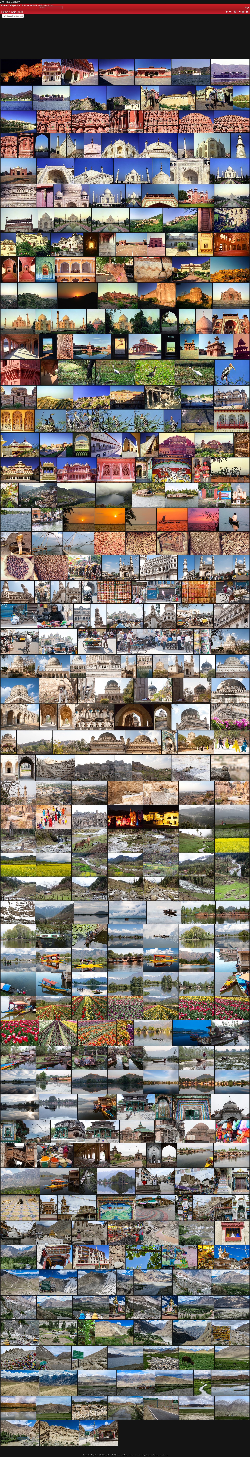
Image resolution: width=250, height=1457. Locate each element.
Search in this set (15, 16)
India (13, 12)
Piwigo (93, 1455)
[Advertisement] (125, 38)
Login (247, 8)
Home (4, 12)
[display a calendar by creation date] (246, 11)
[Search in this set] (227, 11)
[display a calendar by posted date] (243, 11)
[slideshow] (239, 11)
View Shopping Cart (45, 5)
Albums (5, 5)
